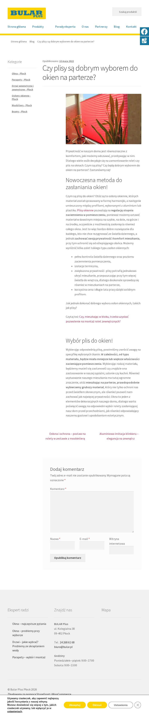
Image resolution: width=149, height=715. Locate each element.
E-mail (85, 539)
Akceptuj (74, 705)
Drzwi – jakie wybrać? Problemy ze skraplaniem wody (28, 646)
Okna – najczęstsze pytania (29, 624)
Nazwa (55, 539)
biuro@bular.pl (63, 647)
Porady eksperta (65, 26)
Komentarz (58, 489)
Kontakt (131, 26)
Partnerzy (101, 26)
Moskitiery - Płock (22, 105)
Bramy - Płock (19, 111)
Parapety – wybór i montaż (28, 657)
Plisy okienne (85, 210)
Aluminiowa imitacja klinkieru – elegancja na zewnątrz (118, 436)
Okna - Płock (19, 73)
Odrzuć (97, 705)
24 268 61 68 (67, 642)
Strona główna (17, 26)
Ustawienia (121, 705)
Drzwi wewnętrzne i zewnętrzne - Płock (23, 87)
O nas (85, 26)
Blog (117, 26)
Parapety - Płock (21, 79)
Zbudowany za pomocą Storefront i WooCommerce (39, 694)
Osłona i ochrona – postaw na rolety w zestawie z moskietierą (65, 436)
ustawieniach (14, 711)
